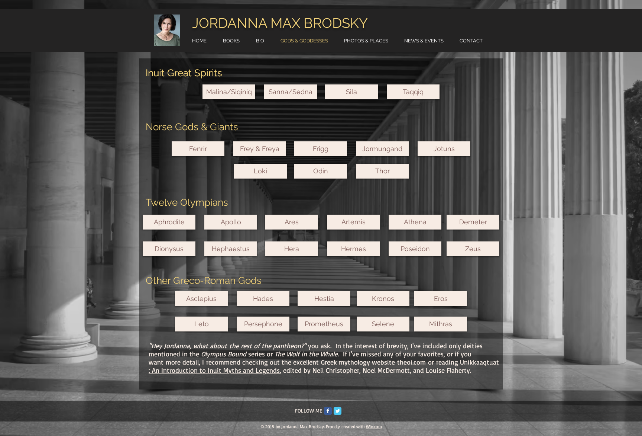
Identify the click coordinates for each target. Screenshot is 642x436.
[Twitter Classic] (337, 411)
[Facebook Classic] (328, 411)
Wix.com (374, 426)
